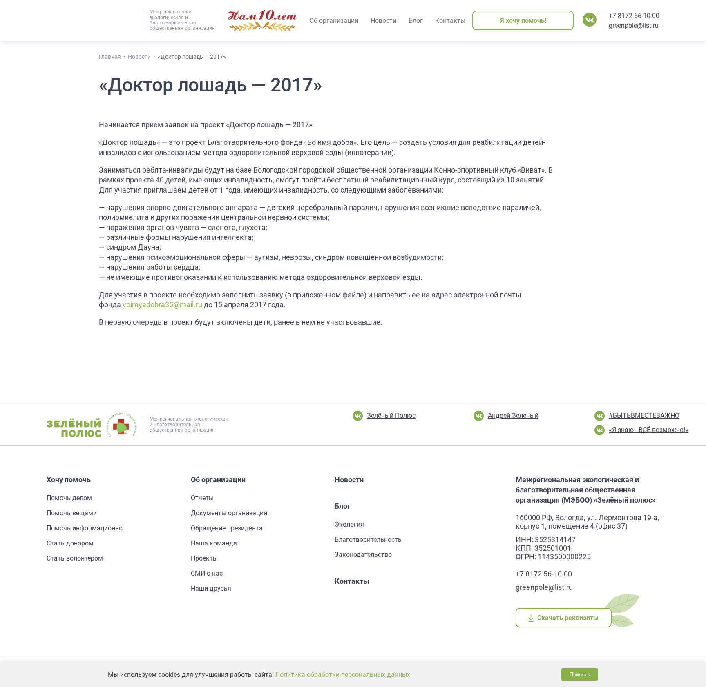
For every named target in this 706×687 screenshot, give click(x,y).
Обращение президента (227, 528)
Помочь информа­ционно (85, 528)
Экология (349, 524)
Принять (580, 674)
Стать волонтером (75, 558)
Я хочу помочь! (523, 20)
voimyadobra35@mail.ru (162, 305)
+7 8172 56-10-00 (634, 16)
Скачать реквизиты (568, 618)
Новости (349, 479)
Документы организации (229, 513)
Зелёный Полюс (391, 415)
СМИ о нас (207, 573)
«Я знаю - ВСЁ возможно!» (648, 430)
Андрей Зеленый (513, 415)
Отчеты (202, 498)
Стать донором (70, 543)
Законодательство (363, 554)
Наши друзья (211, 588)
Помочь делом (69, 498)
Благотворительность (368, 539)
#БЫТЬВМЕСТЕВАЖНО (644, 415)
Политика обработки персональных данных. (343, 674)
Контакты (352, 581)
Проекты (204, 558)
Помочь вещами (72, 513)
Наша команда (214, 543)
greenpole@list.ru (634, 25)
